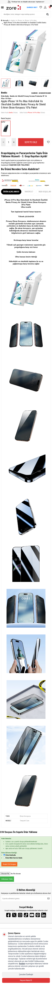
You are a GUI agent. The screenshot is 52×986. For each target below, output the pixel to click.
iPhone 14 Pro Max (31, 20)
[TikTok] (26, 915)
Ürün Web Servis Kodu (13, 858)
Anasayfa (6, 20)
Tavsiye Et (29, 191)
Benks (4, 92)
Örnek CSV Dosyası (9, 864)
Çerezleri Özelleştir (26, 974)
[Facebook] (8, 915)
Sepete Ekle (31, 142)
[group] (26, 51)
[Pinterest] (37, 915)
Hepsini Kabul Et (26, 980)
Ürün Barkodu (10, 855)
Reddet (22, 964)
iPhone (19, 20)
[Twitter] (14, 915)
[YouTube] (31, 915)
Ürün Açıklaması (11, 191)
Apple (13, 20)
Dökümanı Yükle (7, 879)
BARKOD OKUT (32, 7)
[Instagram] (20, 915)
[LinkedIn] (43, 915)
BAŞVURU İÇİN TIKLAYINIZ (19, 165)
